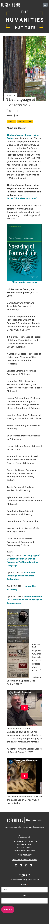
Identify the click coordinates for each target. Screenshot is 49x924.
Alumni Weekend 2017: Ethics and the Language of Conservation (24, 600)
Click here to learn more (24, 282)
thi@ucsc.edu (25, 855)
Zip (24, 895)
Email (24, 884)
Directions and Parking (24, 860)
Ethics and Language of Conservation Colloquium (21, 576)
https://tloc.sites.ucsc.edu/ (22, 198)
